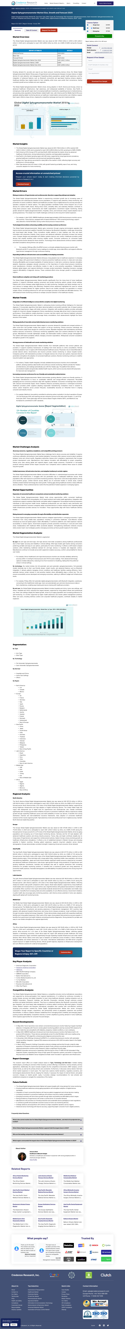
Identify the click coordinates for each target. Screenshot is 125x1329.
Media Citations (66, 1298)
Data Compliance (66, 1305)
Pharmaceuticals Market (35, 1298)
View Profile (33, 1160)
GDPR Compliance (67, 1307)
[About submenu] (70, 3)
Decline (14, 1324)
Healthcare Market (33, 1292)
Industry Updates (16, 1309)
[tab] (18, 30)
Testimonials (15, 1296)
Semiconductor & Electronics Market (38, 1305)
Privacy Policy (65, 1294)
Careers (64, 1292)
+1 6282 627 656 (107, 50)
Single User (96, 25)
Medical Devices (20, 8)
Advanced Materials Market (36, 1307)
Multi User (96, 28)
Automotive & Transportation (36, 1289)
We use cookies (6, 1320)
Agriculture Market (33, 1300)
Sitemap (64, 1309)
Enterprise (96, 31)
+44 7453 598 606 (106, 48)
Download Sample (23, 184)
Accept (6, 1324)
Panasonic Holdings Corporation (26, 967)
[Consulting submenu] (79, 3)
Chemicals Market (33, 1294)
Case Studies (65, 1289)
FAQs (13, 1298)
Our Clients (14, 1294)
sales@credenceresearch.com (103, 52)
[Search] (95, 3)
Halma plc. (19, 969)
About (13, 1289)
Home (13, 8)
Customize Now (66, 952)
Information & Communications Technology (40, 1303)
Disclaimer (64, 1296)
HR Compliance (66, 1303)
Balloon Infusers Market (71, 1218)
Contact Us (14, 1292)
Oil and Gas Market (33, 1296)
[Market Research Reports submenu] (64, 3)
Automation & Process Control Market (38, 1309)
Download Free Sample (99, 81)
